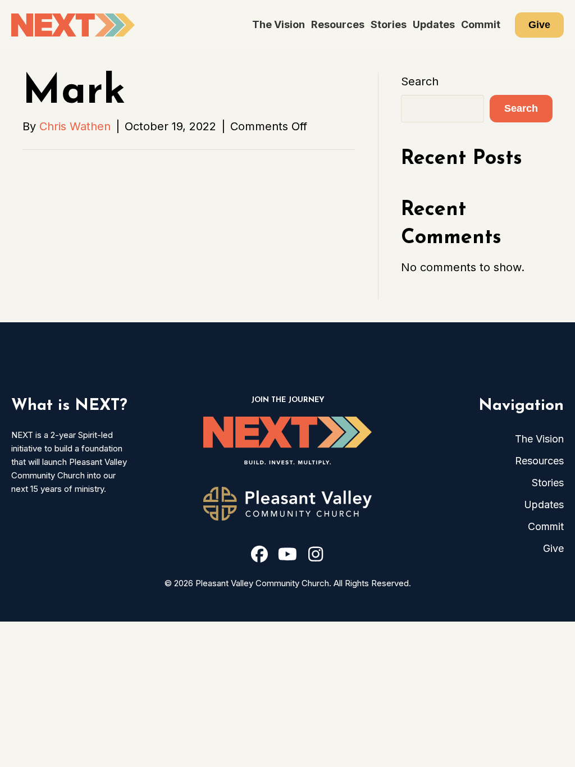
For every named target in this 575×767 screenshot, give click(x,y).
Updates (434, 24)
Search (420, 81)
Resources (337, 24)
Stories (389, 24)
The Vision (278, 24)
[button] (259, 554)
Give (539, 24)
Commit (480, 24)
